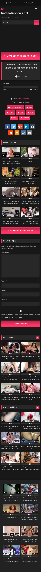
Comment (5, 253)
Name (4, 281)
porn (14, 117)
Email (4, 290)
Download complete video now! (21, 56)
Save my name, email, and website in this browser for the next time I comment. (20, 316)
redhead (26, 117)
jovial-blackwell (24, 99)
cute (30, 107)
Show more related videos (20, 231)
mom (31, 112)
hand (21, 112)
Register (31, 3)
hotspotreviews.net (14, 13)
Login (24, 3)
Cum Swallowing (16, 107)
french (11, 112)
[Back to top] (34, 565)
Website (4, 300)
